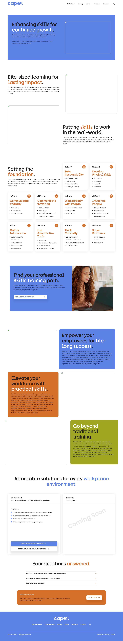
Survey (80, 4)
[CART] (114, 4)
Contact (106, 4)
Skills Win (70, 4)
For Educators (37, 624)
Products (97, 4)
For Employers (50, 624)
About (88, 4)
